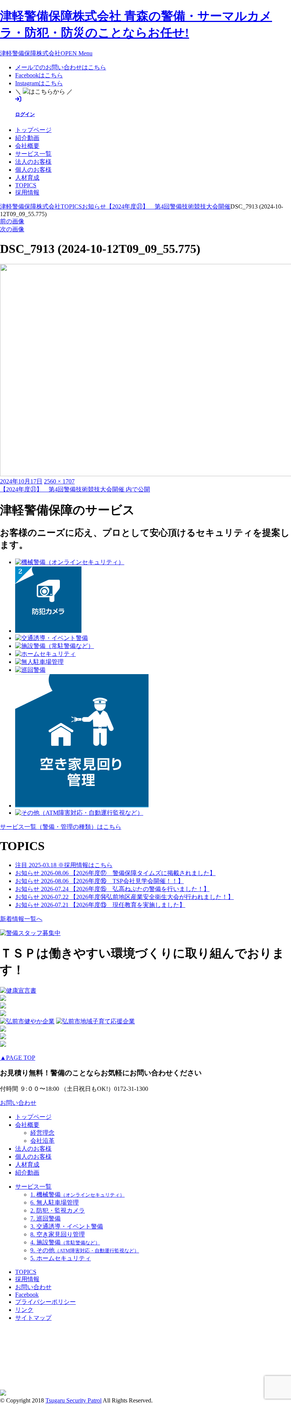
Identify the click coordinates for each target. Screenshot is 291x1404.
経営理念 (42, 1132)
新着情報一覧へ (21, 919)
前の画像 (12, 221)
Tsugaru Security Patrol (73, 1400)
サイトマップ (33, 1318)
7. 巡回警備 (45, 1218)
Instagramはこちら (39, 83)
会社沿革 (42, 1140)
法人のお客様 (33, 161)
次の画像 (12, 229)
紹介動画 (27, 138)
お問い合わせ (18, 1103)
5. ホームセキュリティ (60, 1258)
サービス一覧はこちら (60, 827)
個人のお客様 (33, 169)
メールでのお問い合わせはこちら (60, 67)
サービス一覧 (33, 154)
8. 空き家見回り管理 (57, 1234)
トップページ (33, 130)
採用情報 (27, 192)
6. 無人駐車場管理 (54, 1202)
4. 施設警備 (65, 1242)
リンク (24, 1310)
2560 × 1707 (59, 481)
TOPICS (25, 185)
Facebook (27, 1294)
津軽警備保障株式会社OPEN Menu (46, 53)
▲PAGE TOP (17, 1057)
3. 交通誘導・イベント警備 (66, 1226)
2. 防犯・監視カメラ (57, 1210)
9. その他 (84, 1250)
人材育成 (27, 177)
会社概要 (27, 146)
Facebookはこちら (39, 75)
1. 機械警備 (77, 1194)
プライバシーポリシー (45, 1302)
